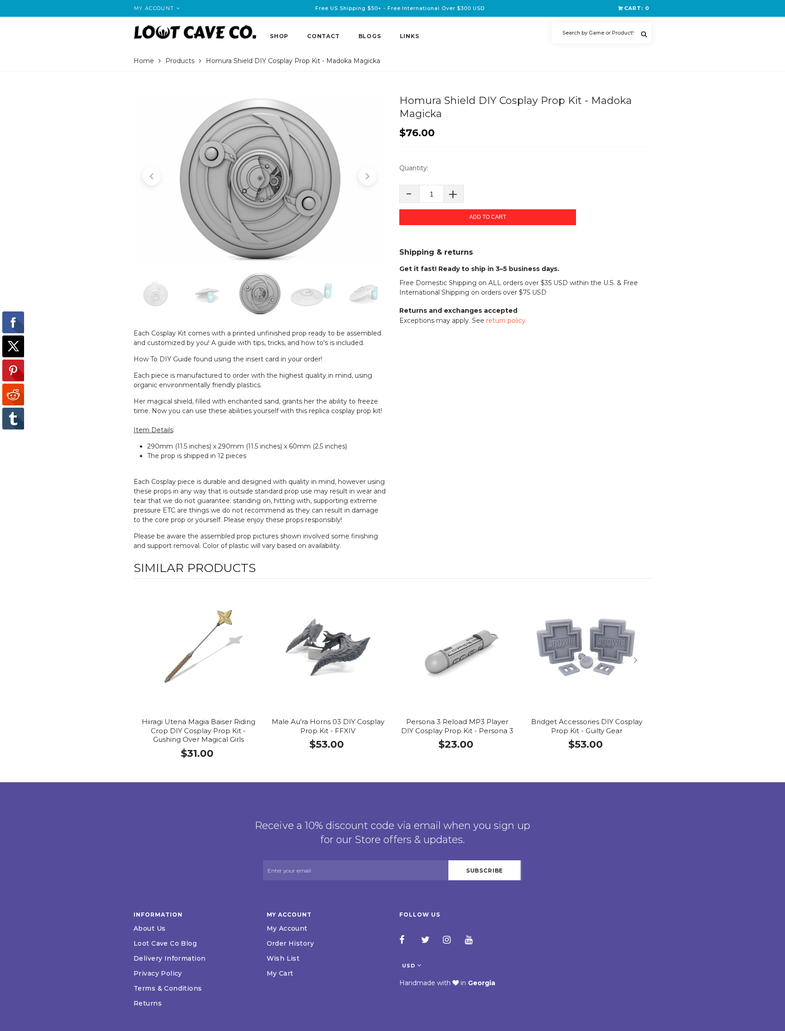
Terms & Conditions (168, 988)
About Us (149, 928)
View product (198, 656)
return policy (506, 320)
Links (409, 36)
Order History (290, 943)
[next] (642, 660)
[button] (152, 176)
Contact (323, 36)
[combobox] (601, 32)
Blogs (369, 36)
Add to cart (487, 217)
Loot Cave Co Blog (165, 943)
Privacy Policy (158, 973)
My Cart (280, 973)
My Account (287, 928)
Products (179, 61)
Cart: (636, 8)
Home (144, 61)
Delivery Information (169, 958)
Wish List (283, 958)
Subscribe (484, 870)
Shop (279, 36)
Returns (148, 1003)
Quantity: (413, 168)
